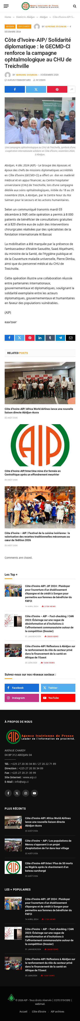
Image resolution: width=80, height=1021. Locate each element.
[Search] (74, 6)
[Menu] (6, 6)
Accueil (23, 1011)
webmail (39, 1004)
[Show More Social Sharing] (71, 89)
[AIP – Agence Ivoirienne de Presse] (40, 6)
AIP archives (57, 1011)
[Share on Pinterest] (57, 89)
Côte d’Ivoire (39, 1011)
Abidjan (10, 26)
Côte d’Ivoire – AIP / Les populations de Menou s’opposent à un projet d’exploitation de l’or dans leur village (48, 844)
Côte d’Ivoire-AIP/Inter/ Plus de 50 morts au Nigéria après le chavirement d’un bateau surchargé (49, 867)
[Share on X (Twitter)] (36, 89)
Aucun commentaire (19, 80)
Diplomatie (24, 26)
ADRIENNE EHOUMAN (55, 26)
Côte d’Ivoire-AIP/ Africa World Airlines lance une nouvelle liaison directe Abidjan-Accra (48, 822)
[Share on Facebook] (15, 89)
